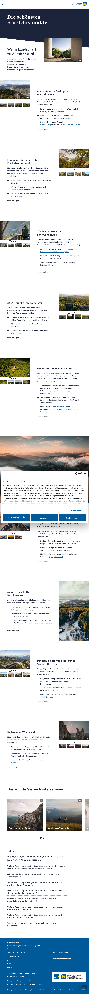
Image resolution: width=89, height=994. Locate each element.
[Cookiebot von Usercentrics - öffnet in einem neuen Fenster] (77, 474)
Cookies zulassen (72, 518)
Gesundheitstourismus (16, 976)
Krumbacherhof (31, 623)
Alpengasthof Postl (56, 557)
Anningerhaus (58, 409)
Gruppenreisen (29, 973)
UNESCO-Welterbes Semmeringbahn (54, 252)
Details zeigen (76, 510)
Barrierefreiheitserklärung (33, 984)
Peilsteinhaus (16, 762)
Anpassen (43, 518)
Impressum (11, 981)
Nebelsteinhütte (17, 333)
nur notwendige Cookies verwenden (16, 518)
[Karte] (6, 4)
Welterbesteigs (46, 125)
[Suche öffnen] (11, 4)
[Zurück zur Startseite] (79, 4)
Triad (12, 625)
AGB (30, 981)
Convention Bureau (14, 973)
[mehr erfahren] (25, 815)
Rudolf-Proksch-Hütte (59, 407)
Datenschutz (22, 981)
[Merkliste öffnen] (8, 4)
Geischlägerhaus (46, 697)
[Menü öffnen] (2, 4)
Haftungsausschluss (14, 984)
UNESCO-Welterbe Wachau (70, 125)
